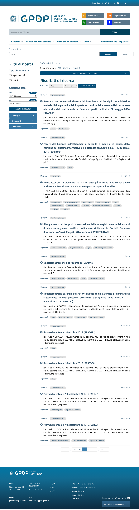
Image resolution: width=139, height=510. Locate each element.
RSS (53, 491)
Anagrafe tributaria (103, 202)
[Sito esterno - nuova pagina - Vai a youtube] (119, 498)
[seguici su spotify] (118, 3)
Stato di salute (87, 202)
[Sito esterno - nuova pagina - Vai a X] (125, 498)
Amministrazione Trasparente (114, 41)
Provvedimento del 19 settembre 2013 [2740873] (71, 425)
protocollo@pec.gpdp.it (39, 500)
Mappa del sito (78, 495)
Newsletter (55, 176)
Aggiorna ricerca (23, 109)
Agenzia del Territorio (73, 409)
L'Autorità (15, 41)
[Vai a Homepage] (26, 475)
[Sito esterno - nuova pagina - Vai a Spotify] (128, 498)
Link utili (75, 498)
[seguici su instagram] (106, 3)
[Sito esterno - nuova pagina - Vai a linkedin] (113, 498)
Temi (86, 41)
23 (94, 449)
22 (89, 449)
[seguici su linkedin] (103, 3)
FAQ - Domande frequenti (68, 68)
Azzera (33, 92)
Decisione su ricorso (57, 326)
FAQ (53, 487)
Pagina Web (17, 75)
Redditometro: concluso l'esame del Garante (68, 263)
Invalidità (65, 209)
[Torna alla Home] (43, 18)
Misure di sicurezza (57, 167)
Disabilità (54, 209)
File (13, 80)
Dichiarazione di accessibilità (84, 487)
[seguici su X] (115, 3)
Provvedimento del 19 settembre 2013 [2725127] (71, 394)
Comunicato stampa (58, 256)
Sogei (70, 167)
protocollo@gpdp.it (17, 500)
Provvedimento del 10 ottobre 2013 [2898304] (69, 363)
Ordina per (44, 85)
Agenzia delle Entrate (96, 278)
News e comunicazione (68, 41)
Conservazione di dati (71, 202)
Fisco (53, 129)
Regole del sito (78, 491)
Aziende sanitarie (57, 205)
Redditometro (72, 278)
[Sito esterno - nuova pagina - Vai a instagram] (116, 498)
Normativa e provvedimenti (39, 41)
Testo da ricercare (16, 49)
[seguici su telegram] (112, 3)
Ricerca (108, 54)
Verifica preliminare (57, 218)
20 (79, 449)
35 (102, 449)
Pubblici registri (56, 409)
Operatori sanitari (72, 205)
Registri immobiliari (79, 440)
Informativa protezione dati (83, 483)
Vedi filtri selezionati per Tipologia (85, 73)
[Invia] (115, 32)
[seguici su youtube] (109, 3)
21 (84, 449)
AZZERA (125, 54)
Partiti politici (63, 129)
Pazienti (117, 205)
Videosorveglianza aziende (101, 205)
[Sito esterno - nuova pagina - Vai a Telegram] (122, 498)
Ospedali (86, 205)
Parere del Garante (57, 95)
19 (74, 449)
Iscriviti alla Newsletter (114, 504)
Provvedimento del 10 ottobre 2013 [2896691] (69, 332)
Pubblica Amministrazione (59, 440)
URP (53, 483)
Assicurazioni (55, 202)
